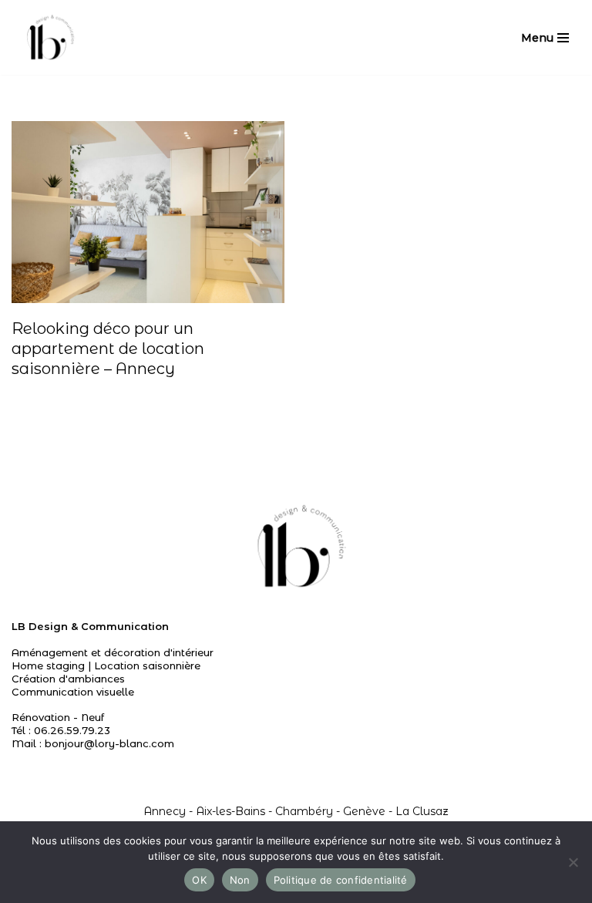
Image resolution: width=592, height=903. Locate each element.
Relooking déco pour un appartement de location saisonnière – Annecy (108, 348)
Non (240, 880)
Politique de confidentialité (341, 880)
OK (199, 880)
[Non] (572, 862)
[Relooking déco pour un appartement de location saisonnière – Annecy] (148, 212)
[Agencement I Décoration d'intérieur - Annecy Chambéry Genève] (49, 37)
